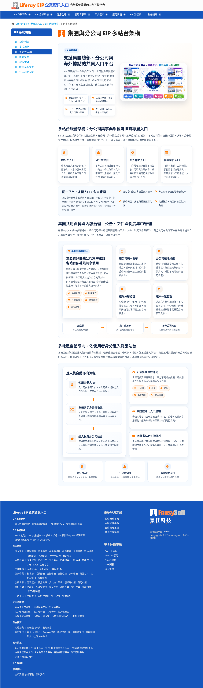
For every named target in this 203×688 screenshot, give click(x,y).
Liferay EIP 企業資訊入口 (29, 24)
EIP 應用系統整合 (24, 67)
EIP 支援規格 (22, 47)
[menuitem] (21, 15)
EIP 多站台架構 (69, 24)
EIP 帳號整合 (22, 57)
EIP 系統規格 (52, 24)
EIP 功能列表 (22, 42)
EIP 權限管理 (22, 62)
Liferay (166, 531)
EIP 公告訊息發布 (24, 72)
